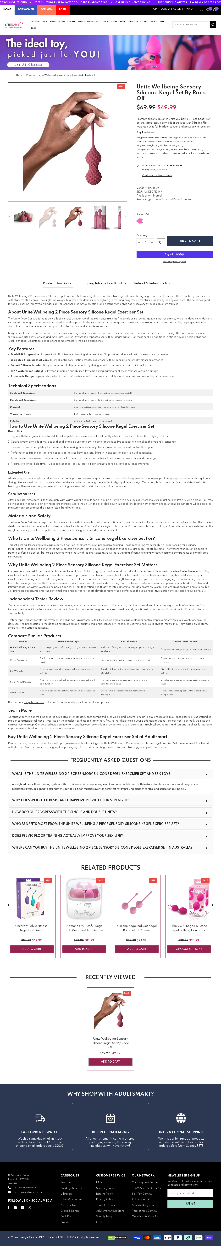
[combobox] (191, 24)
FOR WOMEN (26, 9)
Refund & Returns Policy (152, 283)
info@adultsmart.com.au (32, 1192)
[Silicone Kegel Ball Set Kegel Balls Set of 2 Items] (137, 898)
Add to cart (190, 241)
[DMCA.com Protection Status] (117, 1238)
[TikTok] (22, 1207)
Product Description (58, 283)
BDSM (62, 9)
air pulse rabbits (34, 702)
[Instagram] (15, 1207)
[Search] (194, 24)
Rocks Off (153, 188)
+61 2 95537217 (29, 1188)
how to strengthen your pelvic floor (83, 725)
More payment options (174, 262)
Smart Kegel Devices (20, 682)
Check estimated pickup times (157, 175)
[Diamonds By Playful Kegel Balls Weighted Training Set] (84, 898)
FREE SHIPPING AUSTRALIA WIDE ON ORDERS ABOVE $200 (71, 2)
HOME (7, 9)
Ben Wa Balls (16, 671)
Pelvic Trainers (17, 693)
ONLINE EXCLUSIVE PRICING (132, 2)
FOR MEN (46, 9)
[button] (11, 142)
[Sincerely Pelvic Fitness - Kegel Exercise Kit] (32, 898)
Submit (190, 1204)
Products (30, 75)
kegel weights (29, 341)
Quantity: (142, 235)
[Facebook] (8, 1207)
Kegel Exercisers (18, 660)
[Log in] (201, 9)
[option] (67, 142)
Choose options (189, 949)
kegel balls (203, 478)
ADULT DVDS (185, 9)
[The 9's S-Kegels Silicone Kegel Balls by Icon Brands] (189, 898)
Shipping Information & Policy (103, 283)
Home (19, 75)
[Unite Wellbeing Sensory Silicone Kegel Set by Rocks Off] (110, 1011)
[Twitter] (29, 1207)
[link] (161, 242)
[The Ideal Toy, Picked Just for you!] (110, 52)
